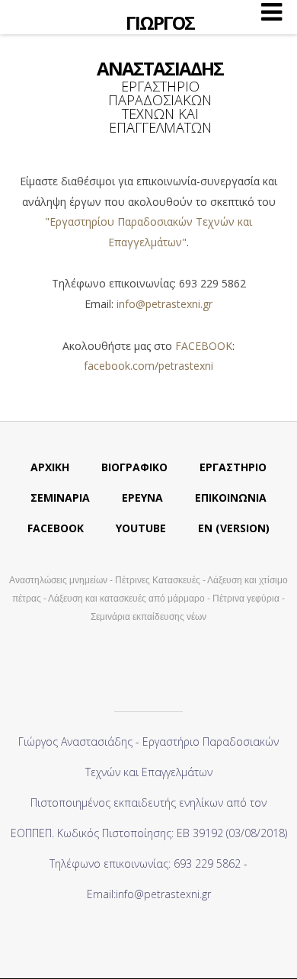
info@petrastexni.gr (164, 304)
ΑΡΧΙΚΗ (49, 467)
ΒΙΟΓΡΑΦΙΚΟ (134, 467)
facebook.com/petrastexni (148, 365)
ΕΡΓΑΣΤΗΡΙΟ (233, 467)
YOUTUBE (141, 528)
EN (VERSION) (234, 528)
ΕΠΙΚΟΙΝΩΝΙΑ (231, 497)
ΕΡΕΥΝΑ (142, 497)
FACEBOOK (203, 346)
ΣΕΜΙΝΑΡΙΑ (60, 497)
